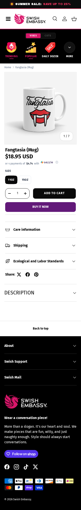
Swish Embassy (22, 499)
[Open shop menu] (8, 19)
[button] (74, 19)
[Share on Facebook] (27, 274)
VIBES (33, 35)
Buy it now (40, 207)
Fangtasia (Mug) (24, 67)
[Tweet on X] (19, 274)
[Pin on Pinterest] (36, 274)
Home (7, 67)
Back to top (40, 328)
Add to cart (54, 193)
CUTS (48, 35)
